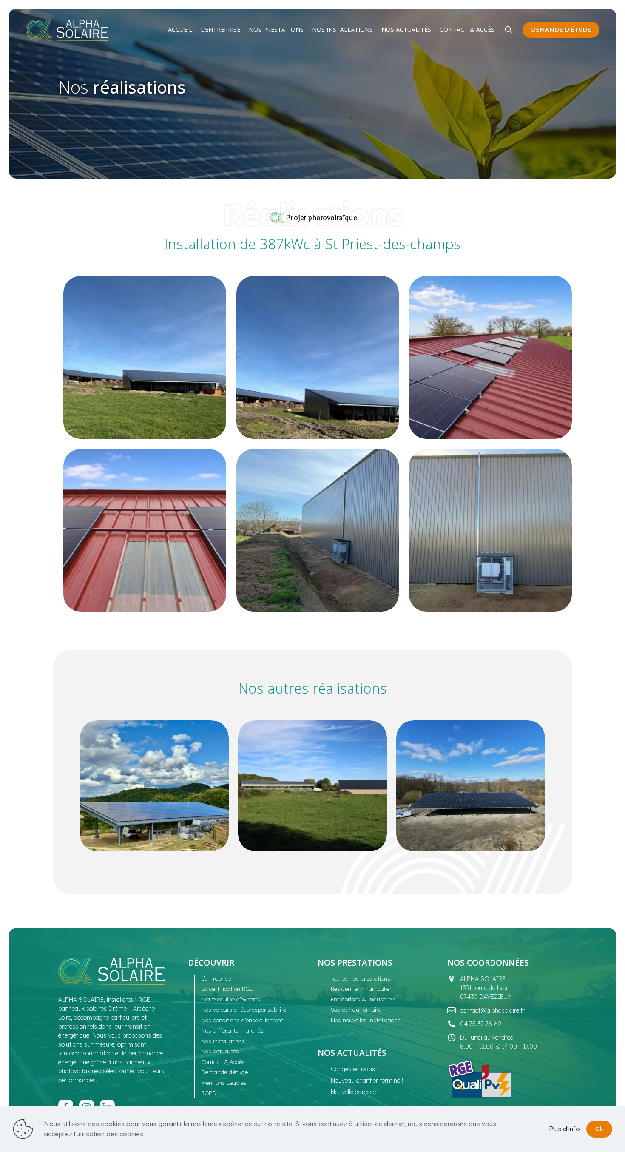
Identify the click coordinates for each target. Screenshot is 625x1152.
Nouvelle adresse (353, 1092)
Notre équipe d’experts (230, 999)
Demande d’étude (224, 1072)
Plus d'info (564, 1129)
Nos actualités (220, 1051)
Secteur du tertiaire (356, 1009)
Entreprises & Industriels (363, 999)
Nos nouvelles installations (366, 1020)
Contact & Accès (223, 1061)
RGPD (208, 1092)
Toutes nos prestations (360, 978)
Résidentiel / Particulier (361, 988)
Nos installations (223, 1041)
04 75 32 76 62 (480, 1024)
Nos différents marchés (232, 1030)
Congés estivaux (353, 1069)
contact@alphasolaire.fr (492, 1010)
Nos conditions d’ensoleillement (242, 1020)
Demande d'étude (561, 30)
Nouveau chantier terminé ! (367, 1080)
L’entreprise (216, 978)
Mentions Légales (224, 1082)
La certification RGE (227, 988)
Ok (599, 1129)
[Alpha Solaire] (67, 30)
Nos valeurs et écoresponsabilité (243, 1009)
